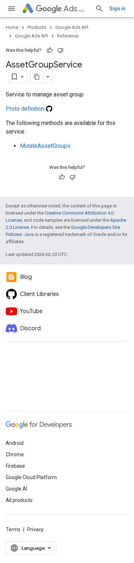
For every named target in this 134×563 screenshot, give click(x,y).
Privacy (35, 529)
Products (37, 27)
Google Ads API (71, 27)
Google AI (16, 489)
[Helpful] (49, 50)
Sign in (117, 8)
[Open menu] (11, 8)
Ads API (76, 9)
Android (15, 443)
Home (12, 27)
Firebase (15, 466)
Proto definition (26, 108)
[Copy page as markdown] (36, 77)
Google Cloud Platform (31, 477)
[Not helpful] (60, 50)
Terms (13, 529)
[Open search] (99, 8)
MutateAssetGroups (45, 145)
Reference (67, 36)
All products (19, 500)
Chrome (15, 454)
